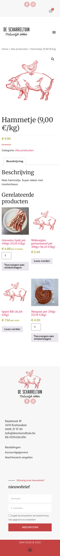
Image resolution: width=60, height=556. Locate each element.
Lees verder (42, 261)
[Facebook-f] (27, 4)
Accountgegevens (16, 452)
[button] (54, 32)
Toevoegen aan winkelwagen (14, 266)
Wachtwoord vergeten (19, 457)
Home (5, 49)
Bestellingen (13, 447)
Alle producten (19, 49)
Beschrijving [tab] (14, 161)
